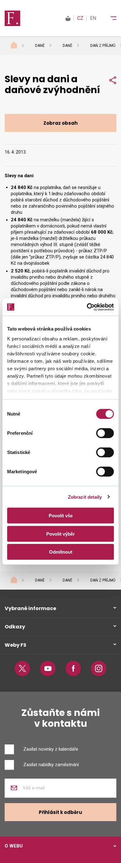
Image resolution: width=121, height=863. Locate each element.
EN (93, 18)
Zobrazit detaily (85, 496)
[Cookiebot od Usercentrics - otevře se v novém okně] (87, 307)
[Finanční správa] (12, 18)
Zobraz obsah (60, 123)
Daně (40, 45)
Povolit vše (61, 515)
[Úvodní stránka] (20, 45)
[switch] (105, 433)
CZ (80, 18)
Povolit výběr (60, 533)
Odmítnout (60, 552)
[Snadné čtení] (68, 18)
